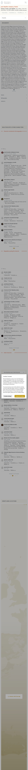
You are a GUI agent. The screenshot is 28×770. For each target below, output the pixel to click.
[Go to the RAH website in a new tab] (2, 2)
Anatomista (4, 12)
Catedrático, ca (12, 12)
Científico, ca (21, 12)
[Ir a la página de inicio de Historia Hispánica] (7, 2)
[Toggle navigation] (25, 2)
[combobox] (14, 17)
